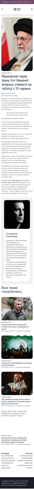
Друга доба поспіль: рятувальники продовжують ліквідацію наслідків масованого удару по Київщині (14, 440)
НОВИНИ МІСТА (6, 73)
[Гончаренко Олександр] (17, 214)
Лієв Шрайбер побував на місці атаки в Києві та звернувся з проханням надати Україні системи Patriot (15, 401)
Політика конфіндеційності (18, 485)
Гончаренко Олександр (11, 95)
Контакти (4, 485)
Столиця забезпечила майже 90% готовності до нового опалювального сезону (15, 327)
